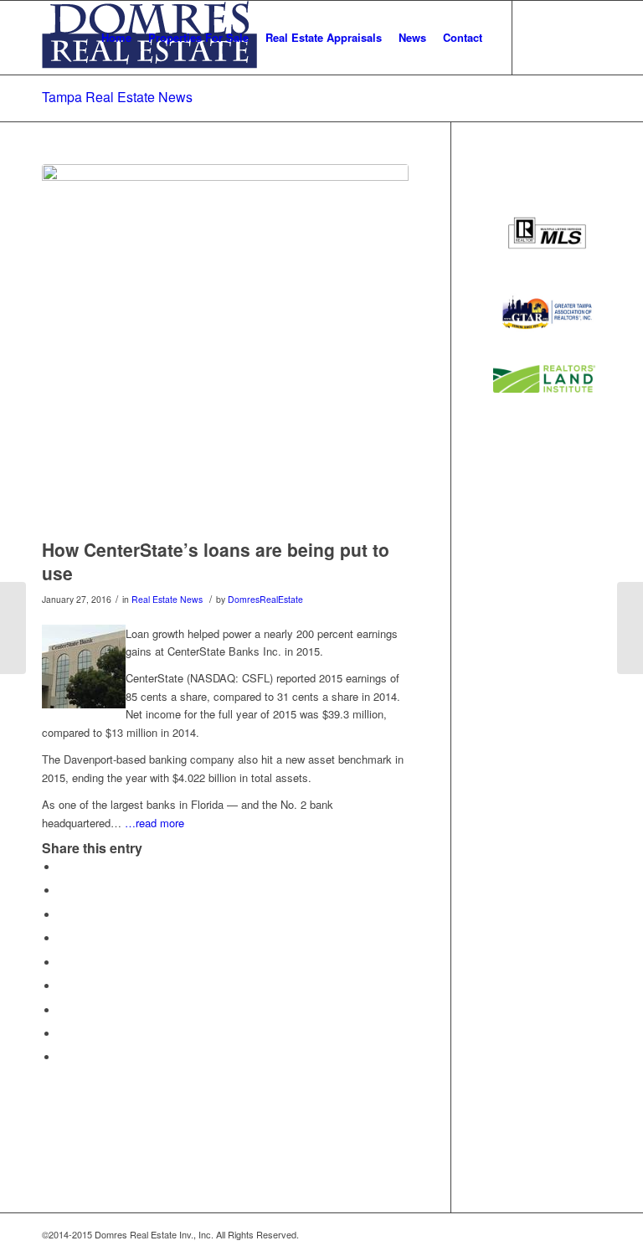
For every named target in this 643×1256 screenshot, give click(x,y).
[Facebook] (563, 36)
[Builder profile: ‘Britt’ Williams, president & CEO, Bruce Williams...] (630, 628)
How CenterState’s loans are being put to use (215, 560)
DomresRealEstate (265, 599)
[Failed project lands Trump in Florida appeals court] (13, 628)
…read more (154, 823)
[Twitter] (538, 36)
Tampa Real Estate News (117, 96)
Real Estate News (167, 599)
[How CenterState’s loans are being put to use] (225, 347)
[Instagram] (588, 36)
